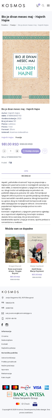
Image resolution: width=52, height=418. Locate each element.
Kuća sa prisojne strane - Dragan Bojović (15, 271)
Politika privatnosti (9, 362)
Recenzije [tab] (26, 176)
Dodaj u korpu (32, 151)
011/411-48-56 (11, 318)
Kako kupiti (6, 377)
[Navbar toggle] (48, 5)
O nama (5, 336)
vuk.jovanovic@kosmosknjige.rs (19, 313)
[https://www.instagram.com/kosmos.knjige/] (7, 325)
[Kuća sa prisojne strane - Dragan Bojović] (15, 248)
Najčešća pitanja (8, 348)
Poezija (13, 25)
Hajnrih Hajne (8, 137)
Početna (5, 25)
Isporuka (5, 369)
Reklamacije (7, 373)
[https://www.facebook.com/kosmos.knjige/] (2, 325)
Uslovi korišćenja (8, 358)
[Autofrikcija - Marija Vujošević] (37, 248)
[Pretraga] (43, 6)
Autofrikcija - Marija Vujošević (37, 270)
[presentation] (3, 252)
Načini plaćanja (8, 365)
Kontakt (5, 344)
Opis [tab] (26, 171)
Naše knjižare (7, 340)
